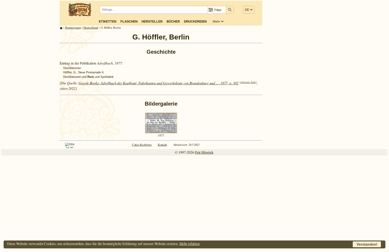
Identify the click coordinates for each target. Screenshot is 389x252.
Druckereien (195, 21)
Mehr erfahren (189, 243)
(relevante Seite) (248, 82)
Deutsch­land (91, 27)
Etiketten (107, 21)
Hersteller (152, 21)
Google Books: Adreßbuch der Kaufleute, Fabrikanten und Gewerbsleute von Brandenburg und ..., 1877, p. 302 (158, 83)
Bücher (173, 21)
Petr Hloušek (204, 152)
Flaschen (129, 21)
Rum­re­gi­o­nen (73, 27)
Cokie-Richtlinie (142, 145)
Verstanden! (367, 244)
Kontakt (162, 145)
